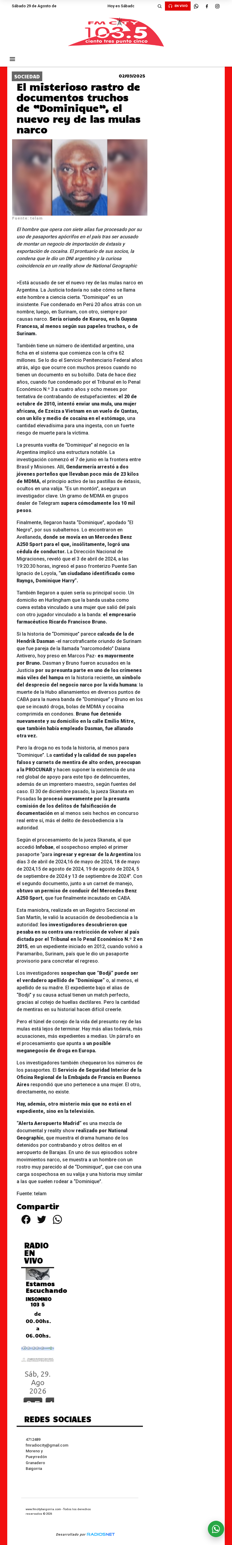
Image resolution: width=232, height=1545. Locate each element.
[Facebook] (206, 6)
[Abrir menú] (12, 59)
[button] (159, 6)
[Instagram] (217, 6)
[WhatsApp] (196, 6)
